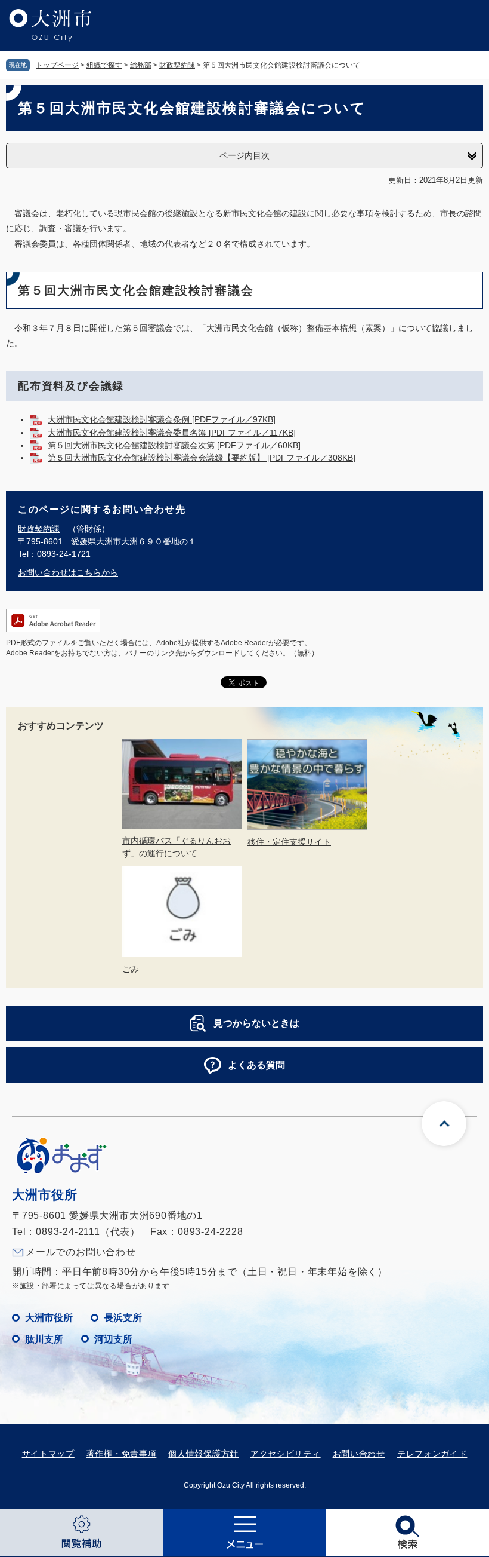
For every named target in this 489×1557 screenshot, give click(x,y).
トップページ (57, 65)
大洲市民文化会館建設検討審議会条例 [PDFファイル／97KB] (162, 419)
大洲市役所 (49, 1318)
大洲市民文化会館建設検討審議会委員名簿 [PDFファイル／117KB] (172, 432)
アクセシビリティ (285, 1453)
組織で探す (104, 65)
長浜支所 (123, 1318)
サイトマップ (48, 1453)
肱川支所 (44, 1339)
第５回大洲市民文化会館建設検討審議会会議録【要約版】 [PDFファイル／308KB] (201, 457)
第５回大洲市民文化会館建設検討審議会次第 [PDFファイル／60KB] (174, 445)
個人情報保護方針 (203, 1453)
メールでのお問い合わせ (81, 1252)
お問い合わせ (359, 1453)
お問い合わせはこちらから (68, 572)
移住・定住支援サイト (289, 842)
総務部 (140, 65)
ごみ (130, 969)
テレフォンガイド (432, 1453)
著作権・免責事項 (121, 1453)
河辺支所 (113, 1339)
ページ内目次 (244, 155)
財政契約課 (177, 65)
